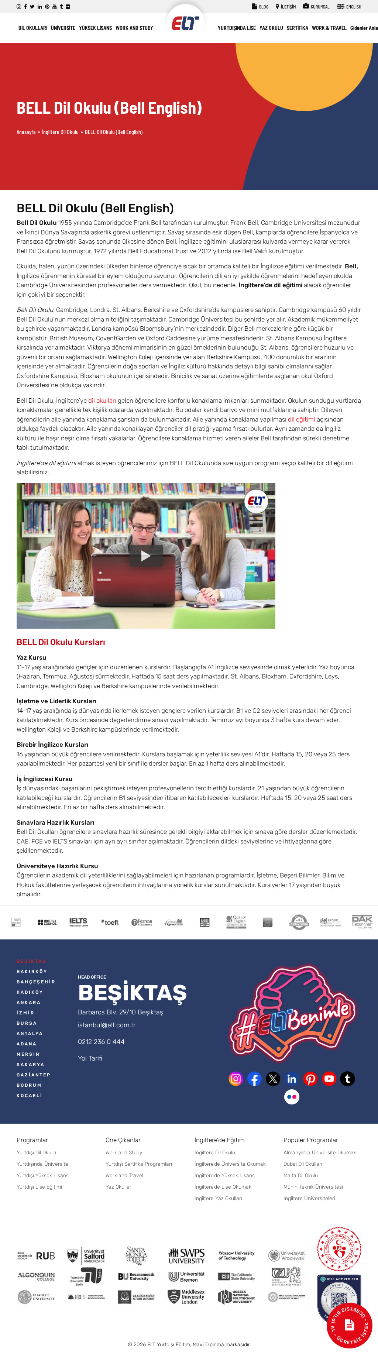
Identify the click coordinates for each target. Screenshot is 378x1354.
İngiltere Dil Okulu (60, 132)
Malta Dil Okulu (301, 1175)
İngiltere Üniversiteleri (309, 1198)
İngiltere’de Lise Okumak (223, 1187)
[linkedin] (40, 7)
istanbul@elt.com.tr (106, 1025)
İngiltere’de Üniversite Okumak (230, 1164)
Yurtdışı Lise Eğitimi (39, 1187)
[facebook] (25, 7)
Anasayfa (26, 132)
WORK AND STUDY (134, 28)
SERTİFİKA (297, 28)
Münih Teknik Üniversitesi (313, 1187)
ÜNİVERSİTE (63, 28)
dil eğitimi (301, 419)
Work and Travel (124, 1175)
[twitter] (32, 7)
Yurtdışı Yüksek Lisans (43, 1175)
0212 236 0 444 (101, 1042)
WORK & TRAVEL (329, 28)
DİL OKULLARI (32, 28)
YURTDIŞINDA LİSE (237, 28)
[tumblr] (61, 7)
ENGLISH (353, 6)
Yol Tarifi (90, 1058)
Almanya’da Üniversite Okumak (320, 1152)
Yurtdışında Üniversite (42, 1164)
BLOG (263, 6)
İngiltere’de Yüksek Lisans (225, 1175)
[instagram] (19, 7)
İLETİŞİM (288, 6)
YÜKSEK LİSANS (95, 28)
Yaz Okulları (119, 1187)
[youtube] (54, 7)
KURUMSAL (320, 6)
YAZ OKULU (271, 28)
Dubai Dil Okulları (303, 1164)
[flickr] (68, 7)
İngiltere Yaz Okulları (218, 1198)
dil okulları (102, 400)
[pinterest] (47, 7)
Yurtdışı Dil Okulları (38, 1152)
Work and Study (124, 1152)
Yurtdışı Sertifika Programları (139, 1164)
